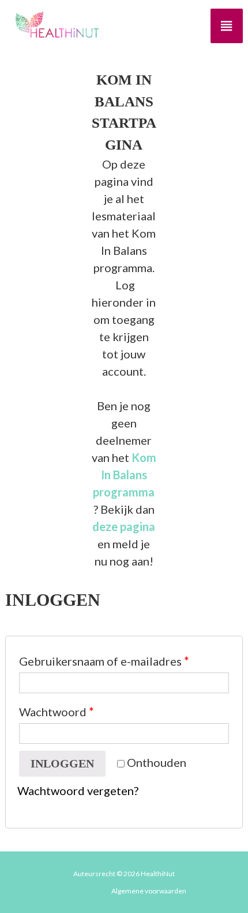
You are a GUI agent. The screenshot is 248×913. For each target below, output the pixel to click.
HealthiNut (158, 873)
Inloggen (62, 763)
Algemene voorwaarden (148, 891)
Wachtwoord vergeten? (77, 790)
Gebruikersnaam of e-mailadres (104, 661)
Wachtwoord (56, 712)
